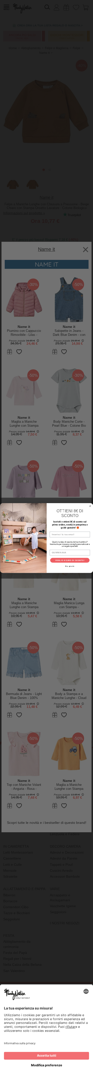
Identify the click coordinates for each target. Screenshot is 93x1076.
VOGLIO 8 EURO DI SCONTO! (69, 560)
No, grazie (69, 566)
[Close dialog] (90, 506)
